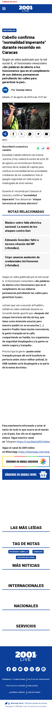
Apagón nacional (26, 557)
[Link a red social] (8, 669)
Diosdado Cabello (18, 552)
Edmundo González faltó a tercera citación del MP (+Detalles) (22, 244)
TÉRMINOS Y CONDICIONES (13, 679)
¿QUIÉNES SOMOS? (17, 692)
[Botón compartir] (5, 134)
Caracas (38, 552)
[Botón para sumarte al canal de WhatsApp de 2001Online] (38, 148)
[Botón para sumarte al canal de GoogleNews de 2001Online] (26, 474)
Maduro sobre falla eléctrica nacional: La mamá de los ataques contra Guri (23, 226)
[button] (13, 134)
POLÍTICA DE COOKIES (15, 686)
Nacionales (9, 30)
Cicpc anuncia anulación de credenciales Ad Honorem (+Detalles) (22, 261)
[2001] (26, 9)
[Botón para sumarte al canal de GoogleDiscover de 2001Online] (26, 461)
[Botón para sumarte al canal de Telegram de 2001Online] (43, 148)
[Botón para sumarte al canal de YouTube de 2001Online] (48, 148)
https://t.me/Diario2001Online (33, 441)
